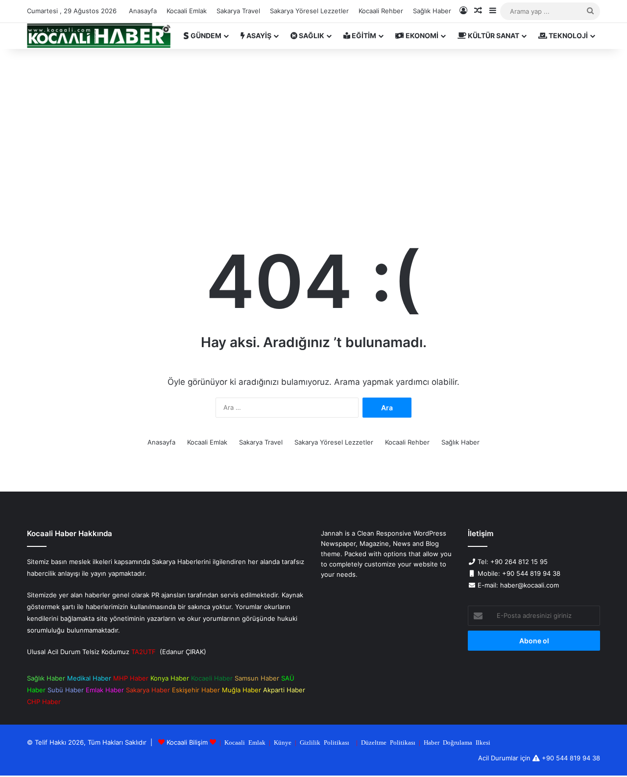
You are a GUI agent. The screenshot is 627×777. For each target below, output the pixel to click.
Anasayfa (143, 11)
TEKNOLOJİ (567, 35)
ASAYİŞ (258, 35)
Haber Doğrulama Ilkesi (457, 742)
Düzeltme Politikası (388, 742)
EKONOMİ (421, 35)
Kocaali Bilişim (187, 742)
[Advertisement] (313, 132)
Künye (282, 742)
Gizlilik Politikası (324, 742)
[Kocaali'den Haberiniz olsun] (98, 35)
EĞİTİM (363, 35)
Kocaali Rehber (381, 11)
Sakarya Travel (238, 11)
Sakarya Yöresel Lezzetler (309, 11)
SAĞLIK (310, 35)
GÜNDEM (205, 35)
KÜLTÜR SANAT (492, 35)
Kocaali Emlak (187, 11)
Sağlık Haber (432, 11)
